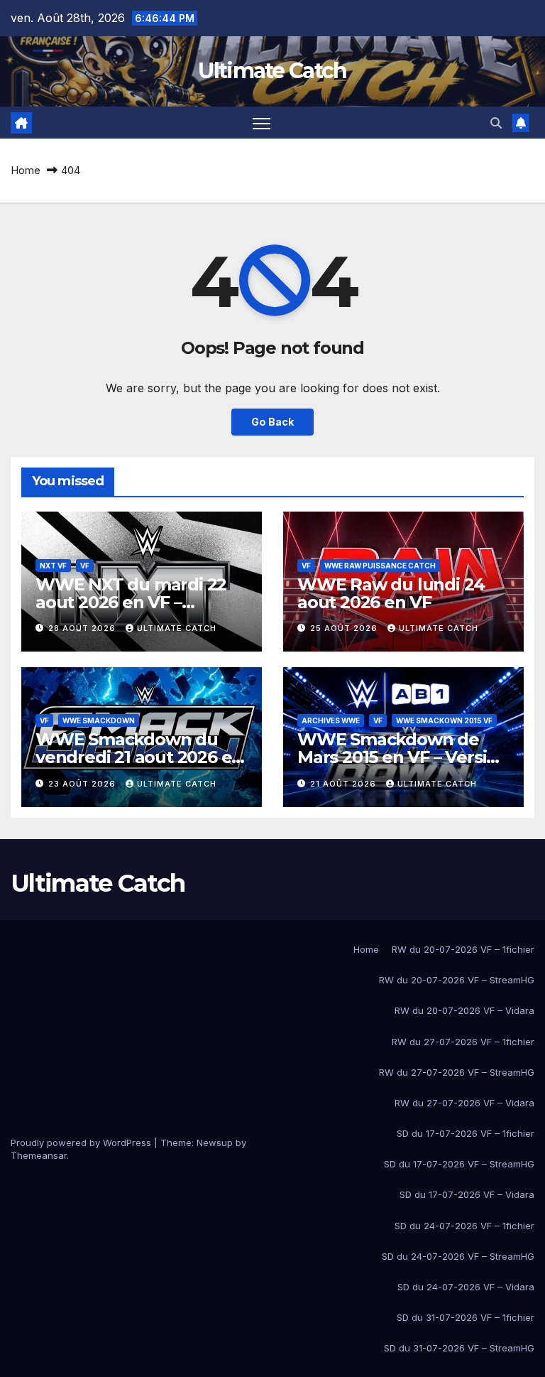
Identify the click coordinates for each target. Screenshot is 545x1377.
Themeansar (39, 1155)
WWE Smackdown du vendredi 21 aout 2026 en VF (139, 757)
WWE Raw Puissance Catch (380, 565)
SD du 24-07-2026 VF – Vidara (465, 1286)
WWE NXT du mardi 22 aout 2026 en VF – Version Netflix (130, 602)
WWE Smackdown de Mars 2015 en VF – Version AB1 (402, 757)
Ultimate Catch (272, 71)
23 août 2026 (83, 784)
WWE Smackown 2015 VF (444, 720)
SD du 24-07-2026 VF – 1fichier (464, 1225)
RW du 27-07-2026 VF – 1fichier (463, 1041)
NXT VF (53, 565)
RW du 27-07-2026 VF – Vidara (464, 1102)
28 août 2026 (83, 628)
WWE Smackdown (98, 720)
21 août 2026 (344, 784)
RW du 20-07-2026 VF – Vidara (464, 1010)
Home (25, 170)
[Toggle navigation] (261, 123)
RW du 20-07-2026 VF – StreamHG (456, 980)
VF (84, 565)
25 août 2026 (345, 628)
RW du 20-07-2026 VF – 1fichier (463, 949)
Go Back (272, 422)
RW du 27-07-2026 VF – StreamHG (456, 1072)
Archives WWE (331, 720)
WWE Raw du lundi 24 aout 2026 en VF (391, 593)
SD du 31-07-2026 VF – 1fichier (465, 1317)
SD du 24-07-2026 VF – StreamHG (458, 1256)
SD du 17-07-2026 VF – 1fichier (465, 1133)
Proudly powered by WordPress (82, 1142)
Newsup (215, 1142)
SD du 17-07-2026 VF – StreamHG (459, 1164)
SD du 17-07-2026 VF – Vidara (467, 1194)
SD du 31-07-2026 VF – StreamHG (459, 1348)
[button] (496, 123)
